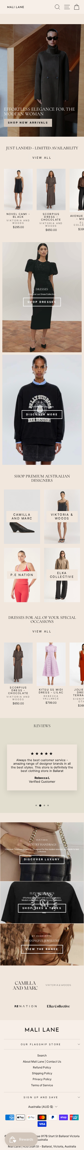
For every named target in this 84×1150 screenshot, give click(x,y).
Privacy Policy (42, 1079)
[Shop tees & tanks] (42, 902)
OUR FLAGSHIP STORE (41, 1044)
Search (42, 1055)
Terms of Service (42, 1085)
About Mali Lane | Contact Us (42, 1061)
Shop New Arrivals (28, 122)
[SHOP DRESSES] (42, 297)
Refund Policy (42, 1067)
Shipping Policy (42, 1073)
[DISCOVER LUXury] (42, 851)
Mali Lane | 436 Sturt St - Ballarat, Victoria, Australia (42, 1146)
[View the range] (42, 945)
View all (42, 157)
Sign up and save (41, 1097)
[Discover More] (42, 410)
